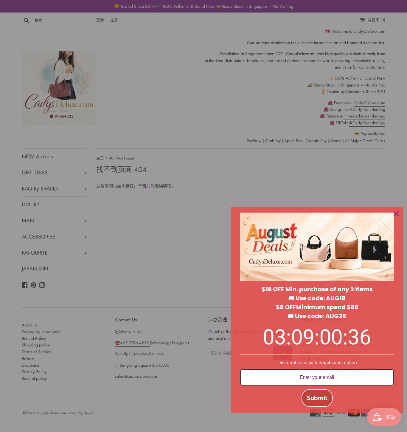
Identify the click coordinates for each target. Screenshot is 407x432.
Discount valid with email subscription (317, 362)
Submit (317, 398)
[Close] (396, 214)
